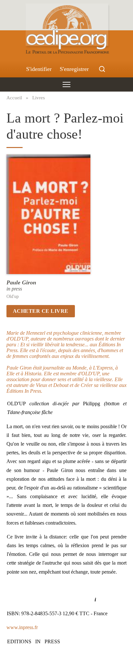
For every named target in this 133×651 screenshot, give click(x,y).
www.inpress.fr (22, 627)
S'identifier (39, 69)
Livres (38, 97)
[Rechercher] (102, 69)
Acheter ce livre (40, 311)
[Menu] (66, 84)
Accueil (14, 97)
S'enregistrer (74, 69)
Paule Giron (21, 282)
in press (14, 288)
